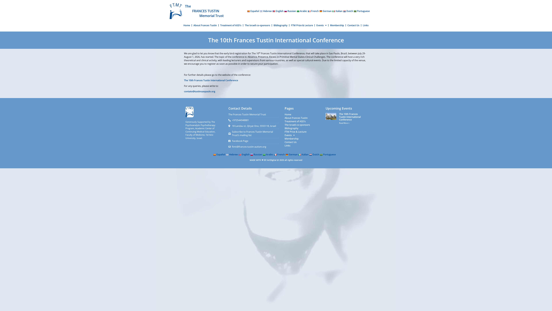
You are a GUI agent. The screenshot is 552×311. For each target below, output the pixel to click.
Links (366, 25)
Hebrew (267, 11)
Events (320, 25)
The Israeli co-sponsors (257, 25)
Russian (292, 11)
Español (254, 11)
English (279, 11)
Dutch (349, 11)
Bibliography (281, 25)
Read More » (344, 123)
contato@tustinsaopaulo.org (199, 91)
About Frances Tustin (205, 25)
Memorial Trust (211, 15)
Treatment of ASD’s (230, 25)
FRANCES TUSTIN (205, 11)
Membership (337, 25)
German (327, 11)
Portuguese (363, 11)
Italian (339, 11)
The (188, 6)
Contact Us (353, 25)
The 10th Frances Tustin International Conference (211, 80)
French (315, 11)
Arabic (303, 11)
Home (186, 25)
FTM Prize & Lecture (302, 25)
